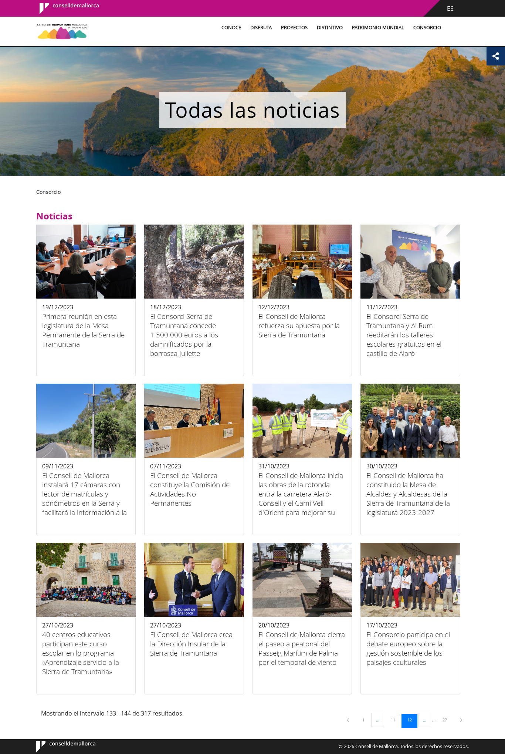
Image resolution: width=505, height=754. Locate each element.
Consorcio (427, 27)
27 (447, 720)
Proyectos (294, 27)
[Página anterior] (348, 720)
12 (412, 720)
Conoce (231, 27)
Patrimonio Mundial (378, 27)
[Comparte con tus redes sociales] (496, 56)
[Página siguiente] (461, 720)
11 (395, 720)
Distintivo (330, 27)
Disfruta (261, 27)
